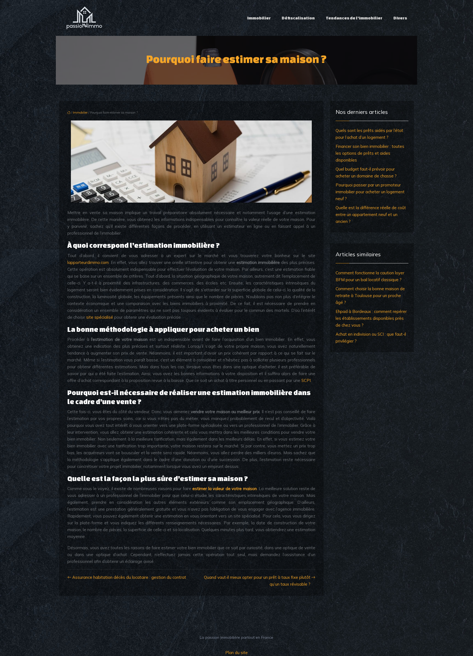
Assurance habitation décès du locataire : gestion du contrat (129, 577)
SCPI (306, 380)
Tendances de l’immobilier (354, 18)
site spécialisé (99, 317)
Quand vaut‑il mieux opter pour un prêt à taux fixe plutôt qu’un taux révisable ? (257, 581)
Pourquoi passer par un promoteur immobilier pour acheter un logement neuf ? (370, 191)
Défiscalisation (298, 18)
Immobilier (259, 18)
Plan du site (236, 652)
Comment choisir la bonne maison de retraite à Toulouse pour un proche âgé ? (370, 295)
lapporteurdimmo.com (88, 262)
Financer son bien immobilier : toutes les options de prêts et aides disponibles (370, 153)
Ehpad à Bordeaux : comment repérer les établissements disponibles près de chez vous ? (371, 318)
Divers (400, 18)
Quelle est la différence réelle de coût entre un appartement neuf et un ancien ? (371, 214)
